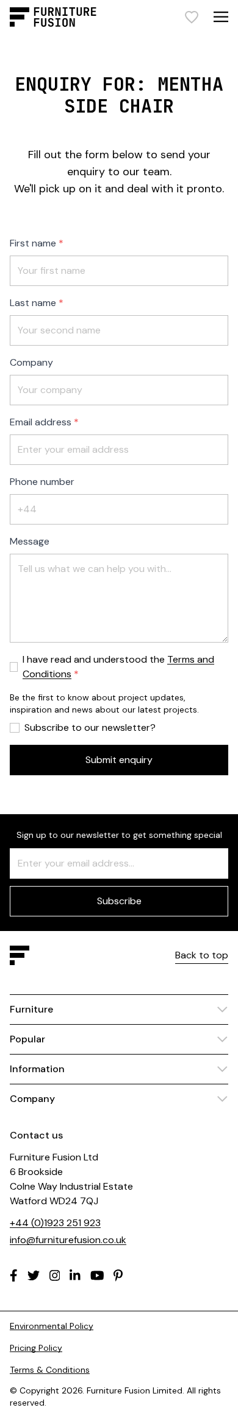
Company (31, 362)
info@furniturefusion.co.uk (68, 1239)
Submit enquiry (119, 759)
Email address (40, 422)
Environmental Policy (51, 1325)
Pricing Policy (36, 1347)
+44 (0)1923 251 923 (55, 1222)
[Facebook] (14, 1275)
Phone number (42, 481)
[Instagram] (54, 1275)
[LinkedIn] (75, 1275)
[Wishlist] (191, 17)
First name (33, 243)
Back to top (201, 955)
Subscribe (119, 901)
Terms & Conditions (50, 1369)
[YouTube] (97, 1275)
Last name (33, 302)
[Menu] (221, 17)
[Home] (53, 17)
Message (29, 541)
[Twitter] (33, 1275)
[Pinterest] (118, 1275)
